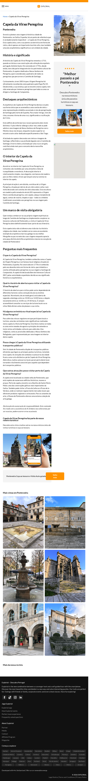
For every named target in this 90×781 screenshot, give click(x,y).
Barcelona (38, 751)
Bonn (61, 751)
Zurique (80, 765)
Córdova (36, 754)
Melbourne (63, 758)
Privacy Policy (81, 777)
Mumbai (81, 758)
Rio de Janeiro (53, 761)
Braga (68, 751)
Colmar (28, 754)
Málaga (14, 761)
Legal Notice (53, 777)
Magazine (5, 740)
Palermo (22, 761)
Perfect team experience (11, 714)
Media (4, 731)
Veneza (46, 765)
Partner (5, 728)
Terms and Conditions (67, 777)
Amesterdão (28, 751)
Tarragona (8, 765)
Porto (44, 761)
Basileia (47, 751)
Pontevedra (9, 29)
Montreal (73, 758)
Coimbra (19, 754)
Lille (23, 758)
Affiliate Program (8, 737)
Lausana (15, 758)
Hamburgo (6, 758)
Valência (21, 765)
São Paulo (82, 761)
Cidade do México (8, 754)
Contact (5, 734)
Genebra (73, 754)
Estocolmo (45, 754)
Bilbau (55, 751)
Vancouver (34, 765)
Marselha (54, 758)
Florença (65, 754)
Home (5, 16)
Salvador (64, 761)
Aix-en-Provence (16, 751)
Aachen (5, 751)
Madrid (45, 758)
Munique (6, 761)
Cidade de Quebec (79, 751)
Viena (57, 765)
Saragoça (72, 761)
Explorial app (7, 708)
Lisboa (29, 758)
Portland (36, 761)
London (37, 758)
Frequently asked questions (12, 717)
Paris (29, 761)
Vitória (68, 765)
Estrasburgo (55, 754)
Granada (82, 754)
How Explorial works (10, 711)
